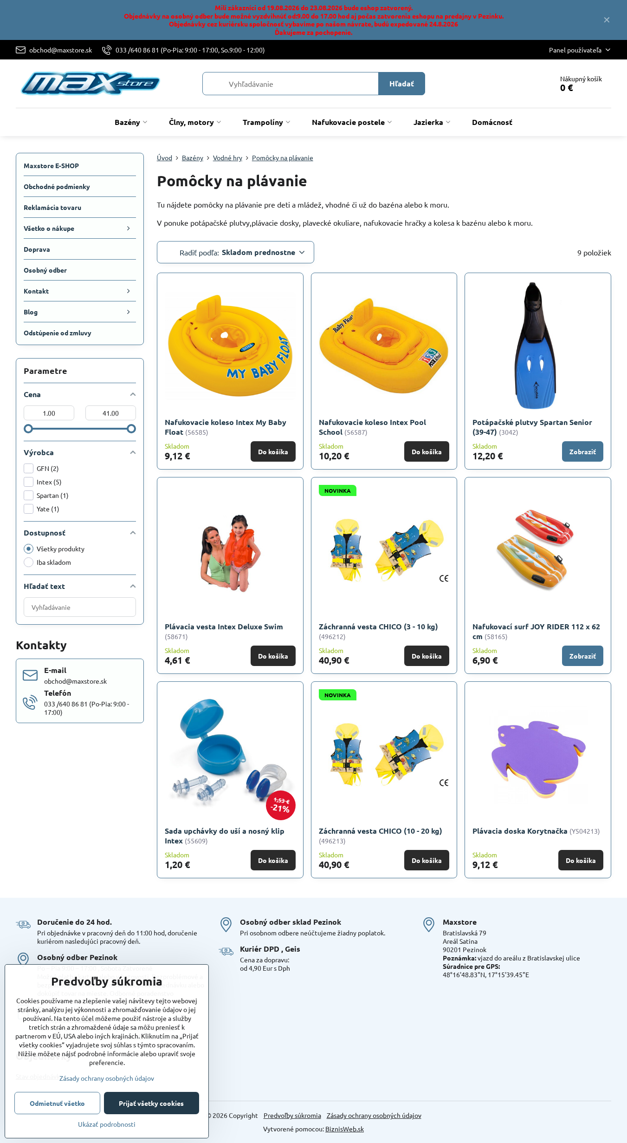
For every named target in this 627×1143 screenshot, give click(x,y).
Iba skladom (54, 562)
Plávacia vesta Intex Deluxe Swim (224, 626)
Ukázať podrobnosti (107, 1124)
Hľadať (401, 83)
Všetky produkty (60, 548)
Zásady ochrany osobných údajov (374, 1115)
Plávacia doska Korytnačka (520, 831)
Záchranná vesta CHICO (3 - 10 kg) (378, 626)
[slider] (28, 428)
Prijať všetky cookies (151, 1103)
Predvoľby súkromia (292, 1115)
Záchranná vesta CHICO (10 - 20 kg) (380, 831)
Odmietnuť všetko (57, 1103)
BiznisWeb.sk (344, 1128)
